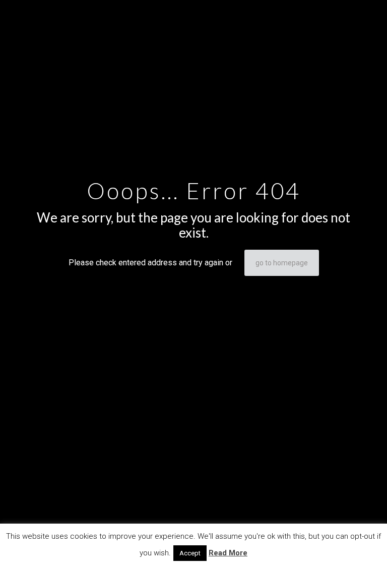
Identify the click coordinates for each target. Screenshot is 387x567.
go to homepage (281, 263)
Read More (228, 552)
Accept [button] (190, 553)
